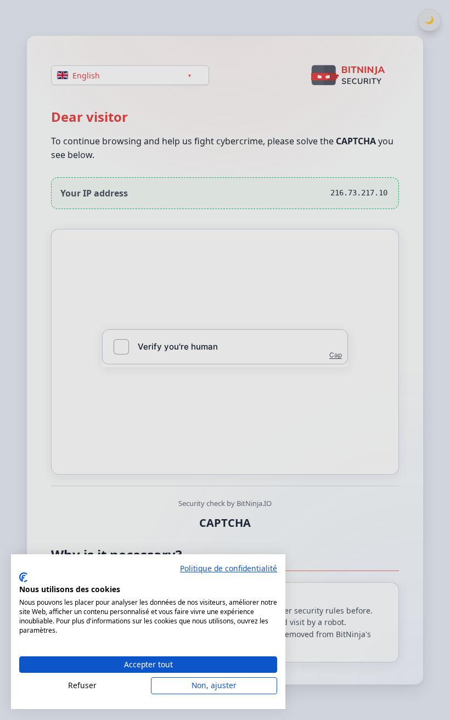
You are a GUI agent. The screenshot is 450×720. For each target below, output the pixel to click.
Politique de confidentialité (228, 568)
